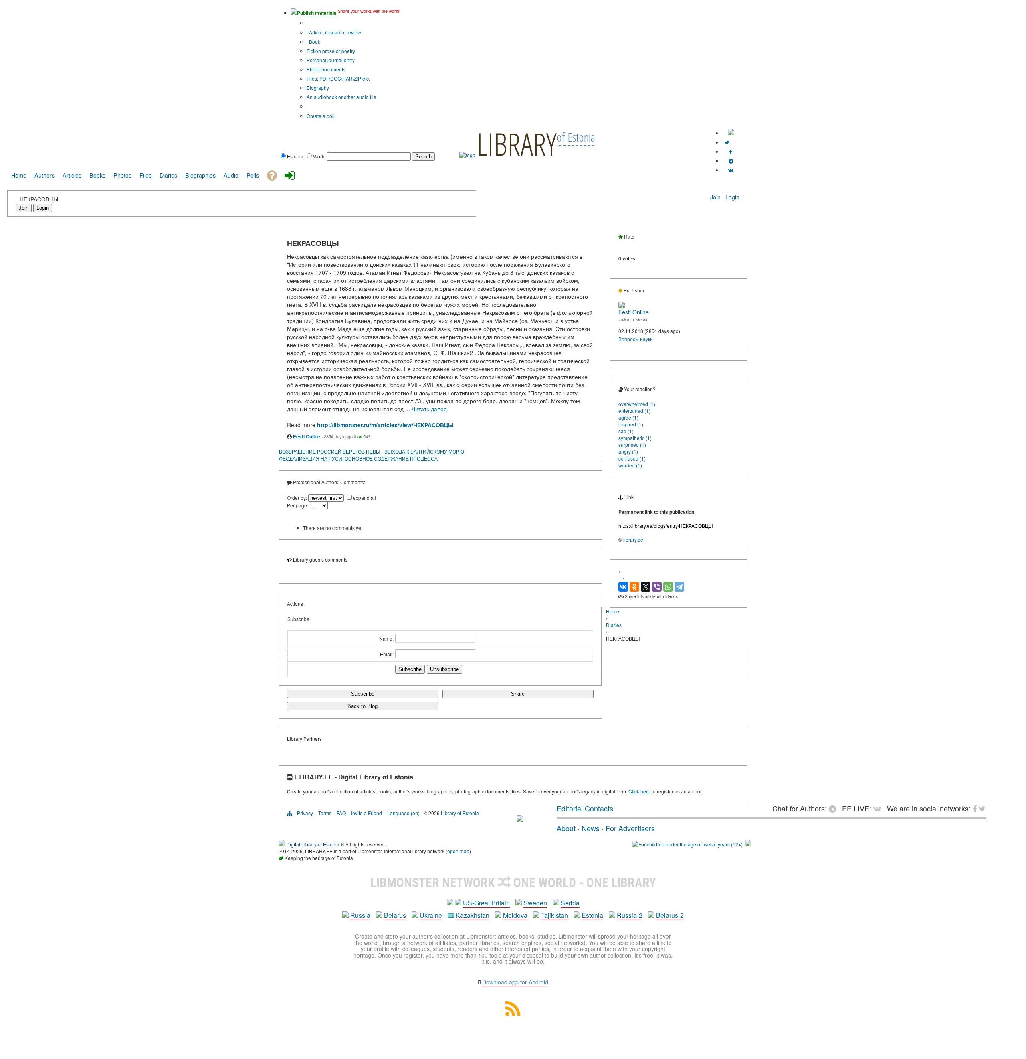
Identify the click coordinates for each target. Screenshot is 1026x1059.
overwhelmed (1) (636, 403)
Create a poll (321, 115)
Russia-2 (629, 915)
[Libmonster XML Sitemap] (513, 1013)
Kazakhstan (472, 915)
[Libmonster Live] (730, 169)
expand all (364, 497)
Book (314, 41)
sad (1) (626, 431)
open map (458, 851)
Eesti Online (306, 436)
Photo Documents (326, 69)
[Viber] (657, 587)
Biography (318, 87)
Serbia (570, 902)
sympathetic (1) (635, 437)
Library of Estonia (460, 812)
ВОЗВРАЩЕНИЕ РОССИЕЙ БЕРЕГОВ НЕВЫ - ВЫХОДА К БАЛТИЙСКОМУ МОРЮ (371, 451)
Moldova (515, 915)
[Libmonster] (520, 818)
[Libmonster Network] (687, 844)
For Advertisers (630, 828)
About (566, 828)
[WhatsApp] (668, 587)
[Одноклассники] (634, 587)
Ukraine (431, 915)
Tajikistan (554, 915)
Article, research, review (334, 32)
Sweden (535, 902)
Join (715, 197)
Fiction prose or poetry (331, 50)
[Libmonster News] (727, 142)
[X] (645, 587)
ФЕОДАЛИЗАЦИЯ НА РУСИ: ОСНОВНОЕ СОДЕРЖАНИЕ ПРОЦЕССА (358, 458)
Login (732, 197)
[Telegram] (679, 587)
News (591, 828)
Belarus (395, 915)
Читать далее (429, 409)
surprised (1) (632, 444)
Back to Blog (362, 706)
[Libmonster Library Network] (748, 844)
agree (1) (628, 417)
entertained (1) (634, 410)
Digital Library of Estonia (312, 844)
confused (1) (632, 458)
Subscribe (362, 694)
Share (518, 694)
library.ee (633, 539)
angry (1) (628, 451)
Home (612, 611)
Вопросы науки (635, 338)
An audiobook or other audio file (341, 96)
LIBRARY (517, 143)
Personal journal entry (331, 60)
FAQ (341, 812)
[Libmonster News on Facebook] (730, 151)
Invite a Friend (366, 812)
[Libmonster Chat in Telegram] (834, 808)
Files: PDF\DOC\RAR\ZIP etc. (338, 78)
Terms (324, 812)
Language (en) (403, 812)
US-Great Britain (486, 902)
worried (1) (630, 465)
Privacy (305, 812)
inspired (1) (630, 424)
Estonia (592, 915)
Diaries (614, 624)
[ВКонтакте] (623, 587)
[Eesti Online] (621, 305)
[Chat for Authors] (731, 160)
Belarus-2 (670, 915)
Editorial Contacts (585, 808)
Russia (360, 915)
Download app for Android (515, 982)
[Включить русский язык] (731, 133)
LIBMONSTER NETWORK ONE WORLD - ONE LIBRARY (513, 882)
